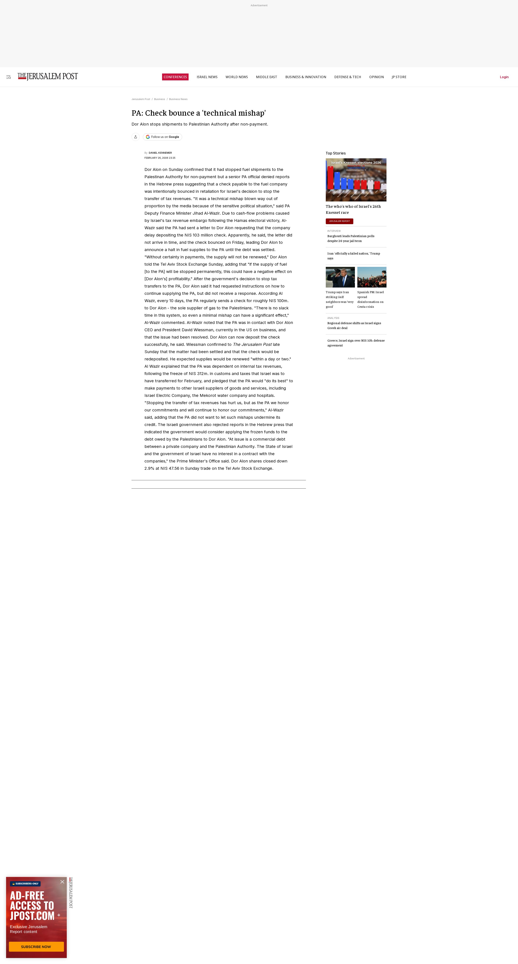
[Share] (136, 137)
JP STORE (399, 77)
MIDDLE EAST (266, 77)
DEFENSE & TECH (347, 77)
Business (159, 99)
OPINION (376, 77)
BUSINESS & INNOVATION (305, 77)
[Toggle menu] (8, 76)
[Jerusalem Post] (45, 76)
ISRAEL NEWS (207, 77)
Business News (178, 99)
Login (504, 77)
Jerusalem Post (141, 99)
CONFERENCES (175, 77)
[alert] (36, 917)
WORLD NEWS (237, 77)
